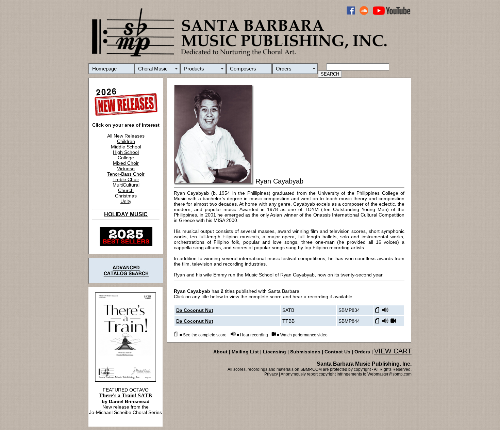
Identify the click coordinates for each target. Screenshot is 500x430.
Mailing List (246, 351)
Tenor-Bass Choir (126, 174)
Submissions (305, 351)
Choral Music (153, 68)
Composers (243, 68)
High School (126, 152)
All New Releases (126, 136)
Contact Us (338, 351)
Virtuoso (126, 168)
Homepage (104, 68)
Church (126, 190)
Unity (125, 201)
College (126, 157)
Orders (283, 68)
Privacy (271, 374)
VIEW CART (393, 351)
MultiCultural (126, 185)
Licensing (275, 351)
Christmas (126, 195)
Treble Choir (126, 179)
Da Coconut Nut (194, 310)
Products (194, 68)
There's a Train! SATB (125, 395)
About (221, 351)
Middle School (126, 146)
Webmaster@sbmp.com (389, 374)
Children (126, 141)
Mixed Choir (126, 163)
